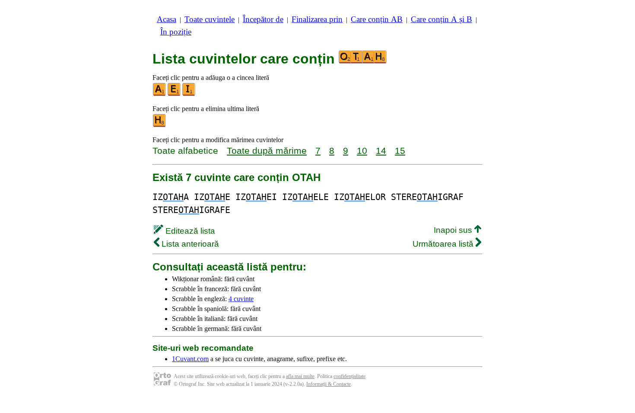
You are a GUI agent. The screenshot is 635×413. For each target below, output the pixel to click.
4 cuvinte (241, 298)
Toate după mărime (267, 151)
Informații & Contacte (328, 384)
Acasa (166, 19)
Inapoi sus (454, 230)
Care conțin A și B (441, 19)
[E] (174, 94)
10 (362, 151)
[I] (189, 94)
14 (381, 151)
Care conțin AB (377, 19)
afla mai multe (300, 376)
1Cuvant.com (190, 358)
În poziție (175, 31)
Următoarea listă (444, 243)
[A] (159, 94)
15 (400, 151)
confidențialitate (349, 376)
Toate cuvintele (209, 19)
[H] (159, 125)
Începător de (263, 19)
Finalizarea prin (317, 19)
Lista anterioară (189, 243)
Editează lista (189, 230)
